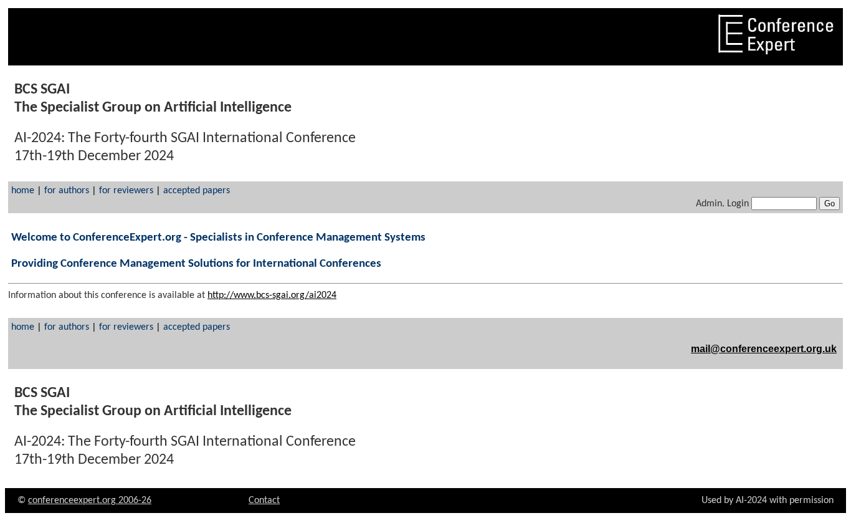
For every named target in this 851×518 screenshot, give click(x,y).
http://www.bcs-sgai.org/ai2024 (271, 295)
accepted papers (196, 191)
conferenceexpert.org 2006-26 (89, 501)
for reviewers (127, 191)
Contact (264, 501)
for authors (68, 191)
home (22, 191)
